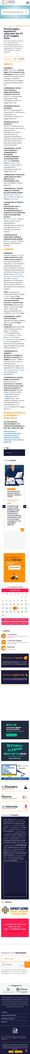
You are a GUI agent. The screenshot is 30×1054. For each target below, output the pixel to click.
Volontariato (13, 860)
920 (6, 339)
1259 (14, 197)
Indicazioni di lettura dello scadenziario (15, 623)
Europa (10, 833)
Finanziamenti (16, 833)
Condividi (21, 59)
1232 (7, 197)
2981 (8, 341)
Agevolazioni (19, 821)
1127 (10, 219)
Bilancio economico (14, 827)
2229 (8, 96)
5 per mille (7, 820)
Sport (4, 858)
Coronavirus (8, 831)
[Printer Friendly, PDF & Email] (15, 59)
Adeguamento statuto (17, 820)
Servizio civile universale (14, 857)
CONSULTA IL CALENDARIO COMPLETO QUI (15, 619)
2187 (21, 197)
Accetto (11, 1051)
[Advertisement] (15, 704)
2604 (15, 70)
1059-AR (21, 255)
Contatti (4, 1022)
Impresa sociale (14, 838)
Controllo (23, 829)
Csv (16, 831)
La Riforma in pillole (7, 1018)
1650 (8, 126)
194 (6, 333)
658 (7, 195)
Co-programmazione (14, 829)
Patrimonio (9, 849)
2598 (8, 161)
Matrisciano (15, 199)
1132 (19, 195)
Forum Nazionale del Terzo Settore (16, 837)
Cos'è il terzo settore (8, 1015)
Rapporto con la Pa (9, 851)
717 (11, 337)
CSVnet (20, 831)
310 (13, 195)
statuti (8, 858)
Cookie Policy (18, 1051)
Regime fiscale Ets (20, 851)
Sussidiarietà (14, 858)
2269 (16, 339)
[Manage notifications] (26, 1050)
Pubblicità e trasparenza (19, 849)
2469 (8, 183)
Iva (20, 838)
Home (5, 26)
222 (18, 335)
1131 (7, 241)
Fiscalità (20, 835)
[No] (28, 1048)
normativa (8, 452)
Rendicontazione (18, 855)
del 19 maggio (19, 370)
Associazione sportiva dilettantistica (11, 825)
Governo (5, 838)
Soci (23, 857)
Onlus (5, 847)
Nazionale (10, 26)
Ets (7, 833)
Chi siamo (4, 1012)
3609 (7, 296)
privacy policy (5, 971)
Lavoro (23, 838)
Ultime (10, 460)
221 (6, 335)
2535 (14, 219)
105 (11, 331)
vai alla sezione (14, 567)
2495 (8, 110)
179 (7, 219)
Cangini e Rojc (15, 163)
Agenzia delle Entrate (9, 821)
